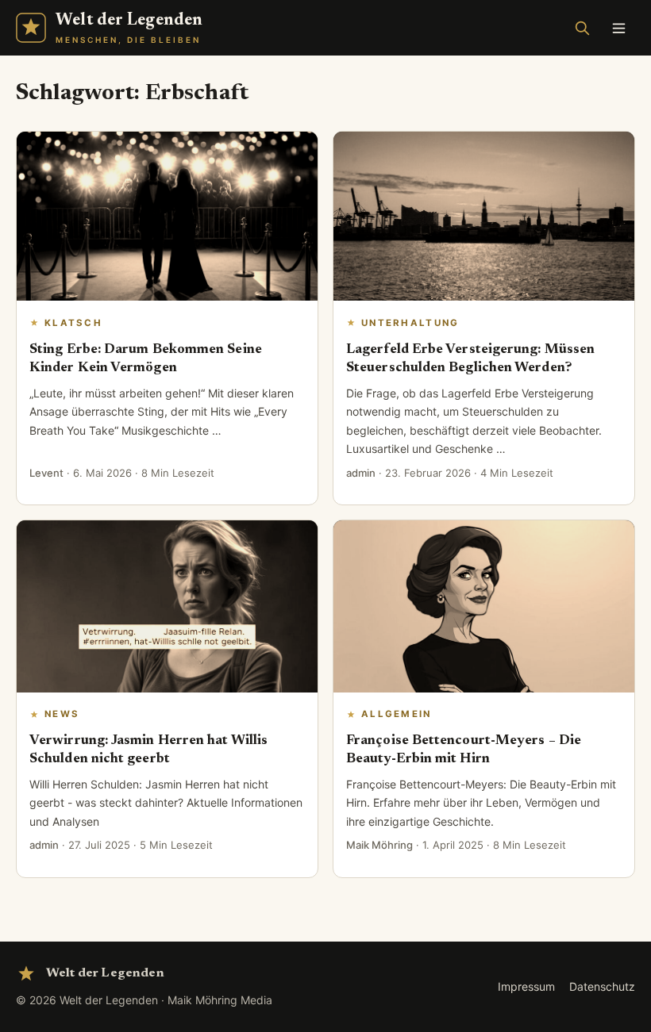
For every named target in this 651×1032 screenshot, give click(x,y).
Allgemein (396, 713)
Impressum (526, 986)
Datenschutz (602, 986)
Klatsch (73, 322)
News (61, 713)
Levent (46, 472)
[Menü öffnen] (618, 27)
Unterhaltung (410, 322)
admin (361, 472)
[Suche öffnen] (582, 27)
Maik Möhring (379, 844)
